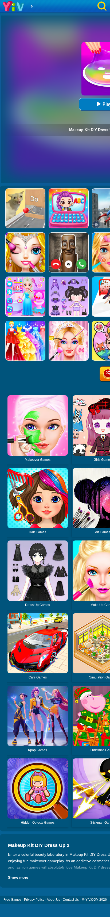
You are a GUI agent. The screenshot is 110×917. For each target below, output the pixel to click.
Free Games (12, 899)
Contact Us (71, 899)
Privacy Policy (34, 899)
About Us (53, 899)
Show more (18, 877)
